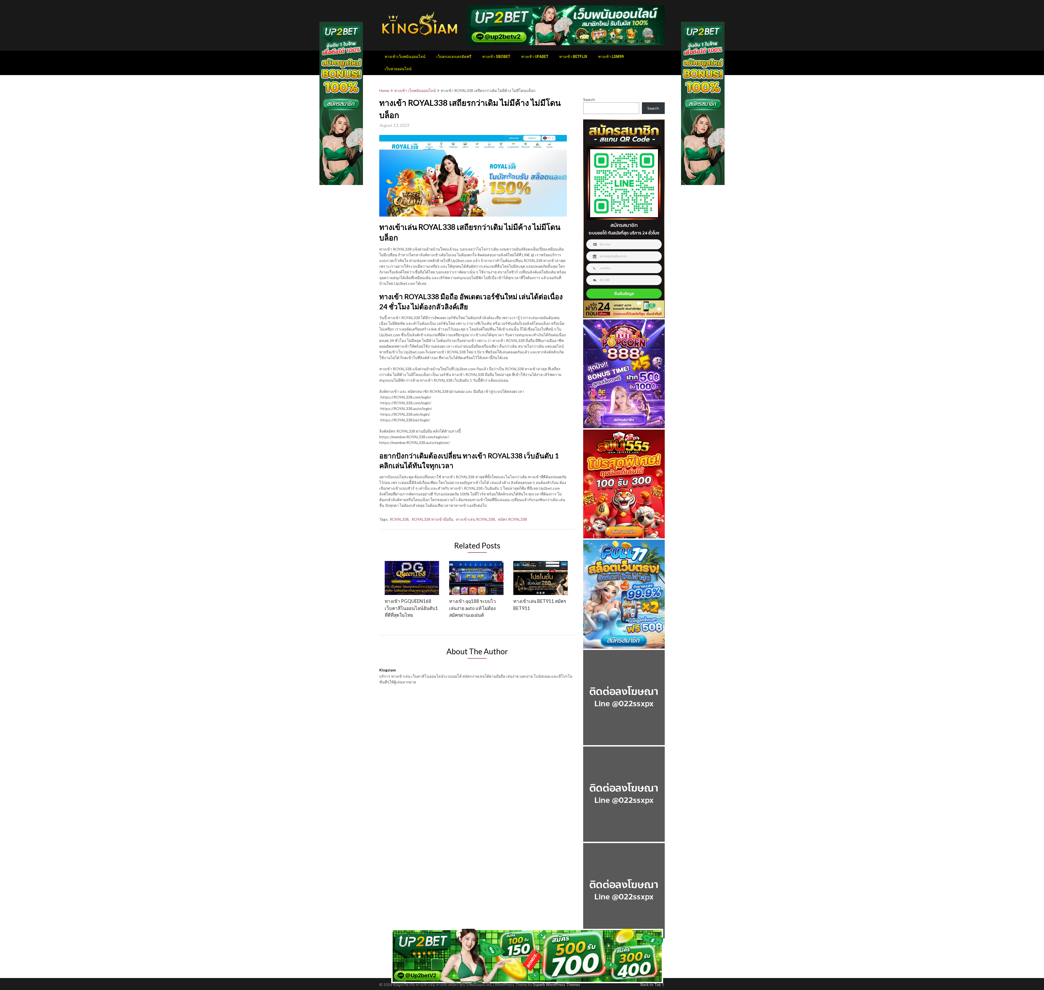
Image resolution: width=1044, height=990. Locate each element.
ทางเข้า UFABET (534, 56)
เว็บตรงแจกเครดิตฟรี (453, 56)
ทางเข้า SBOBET (496, 56)
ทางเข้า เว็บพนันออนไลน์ (415, 90)
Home (384, 90)
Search (589, 99)
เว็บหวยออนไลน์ (398, 69)
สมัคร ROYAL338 (512, 519)
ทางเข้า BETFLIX (573, 56)
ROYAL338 (399, 519)
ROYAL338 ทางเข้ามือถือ (432, 519)
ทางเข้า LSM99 (611, 56)
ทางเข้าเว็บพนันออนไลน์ (405, 56)
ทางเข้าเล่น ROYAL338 (475, 519)
